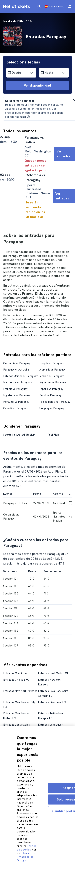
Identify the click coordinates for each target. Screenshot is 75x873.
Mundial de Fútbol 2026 (18, 21)
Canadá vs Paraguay (15, 421)
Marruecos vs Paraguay (17, 395)
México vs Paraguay (51, 388)
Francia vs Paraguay (15, 401)
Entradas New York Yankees (20, 703)
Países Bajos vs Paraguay (54, 414)
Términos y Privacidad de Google (26, 857)
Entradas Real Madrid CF (53, 686)
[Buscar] (39, 6)
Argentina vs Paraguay (52, 395)
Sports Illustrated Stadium (19, 447)
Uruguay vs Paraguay (51, 421)
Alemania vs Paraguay (52, 382)
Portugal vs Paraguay (16, 414)
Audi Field (54, 447)
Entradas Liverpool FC (52, 715)
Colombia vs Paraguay (16, 376)
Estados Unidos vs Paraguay (20, 388)
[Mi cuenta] (69, 6)
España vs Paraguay (51, 401)
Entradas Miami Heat (16, 686)
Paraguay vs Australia (16, 382)
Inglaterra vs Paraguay (16, 408)
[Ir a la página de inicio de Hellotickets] (17, 6)
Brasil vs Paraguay (50, 408)
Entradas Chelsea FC (16, 692)
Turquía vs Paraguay (51, 376)
